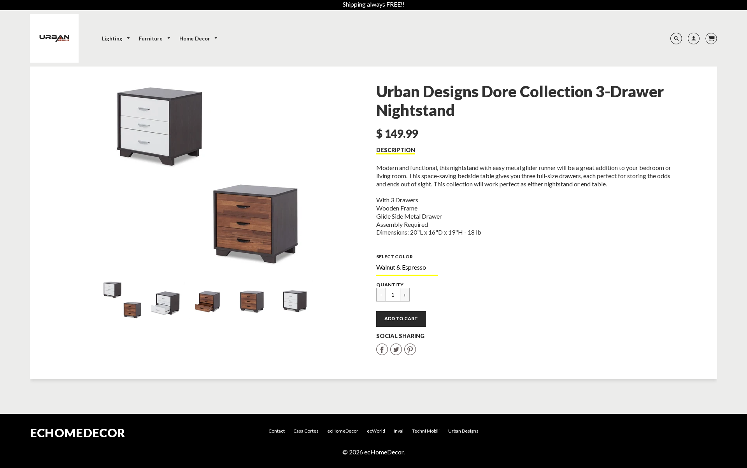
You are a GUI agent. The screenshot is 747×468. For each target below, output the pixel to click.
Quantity (389, 284)
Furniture (151, 38)
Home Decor (195, 38)
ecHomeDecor (77, 433)
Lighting (113, 38)
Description (395, 150)
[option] (208, 175)
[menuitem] (116, 38)
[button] (401, 319)
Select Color (394, 256)
